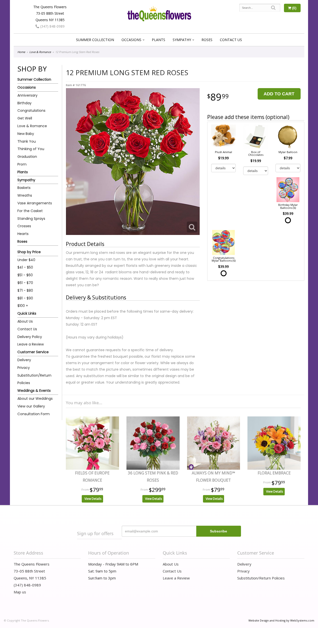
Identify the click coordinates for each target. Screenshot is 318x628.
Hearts (23, 233)
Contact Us (231, 39)
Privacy (23, 367)
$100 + (22, 305)
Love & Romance (40, 52)
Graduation (27, 156)
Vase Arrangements (34, 203)
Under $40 (26, 259)
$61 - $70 (25, 282)
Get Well (24, 118)
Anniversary (27, 95)
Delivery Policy (29, 336)
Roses (206, 39)
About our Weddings (35, 398)
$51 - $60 (25, 275)
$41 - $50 (25, 267)
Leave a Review (30, 344)
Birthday (24, 103)
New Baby (25, 133)
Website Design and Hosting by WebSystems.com (281, 620)
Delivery (24, 359)
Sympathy (182, 39)
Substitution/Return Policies (34, 379)
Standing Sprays (31, 218)
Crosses (24, 226)
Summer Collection (95, 39)
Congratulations (31, 110)
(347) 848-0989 (52, 26)
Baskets (24, 187)
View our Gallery (31, 406)
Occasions (131, 39)
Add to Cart (279, 93)
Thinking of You (30, 148)
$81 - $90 (25, 298)
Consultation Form (33, 413)
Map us (20, 591)
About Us (25, 321)
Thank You (26, 141)
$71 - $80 (25, 290)
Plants (158, 39)
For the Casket (30, 210)
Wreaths (24, 195)
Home (21, 52)
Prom (22, 164)
